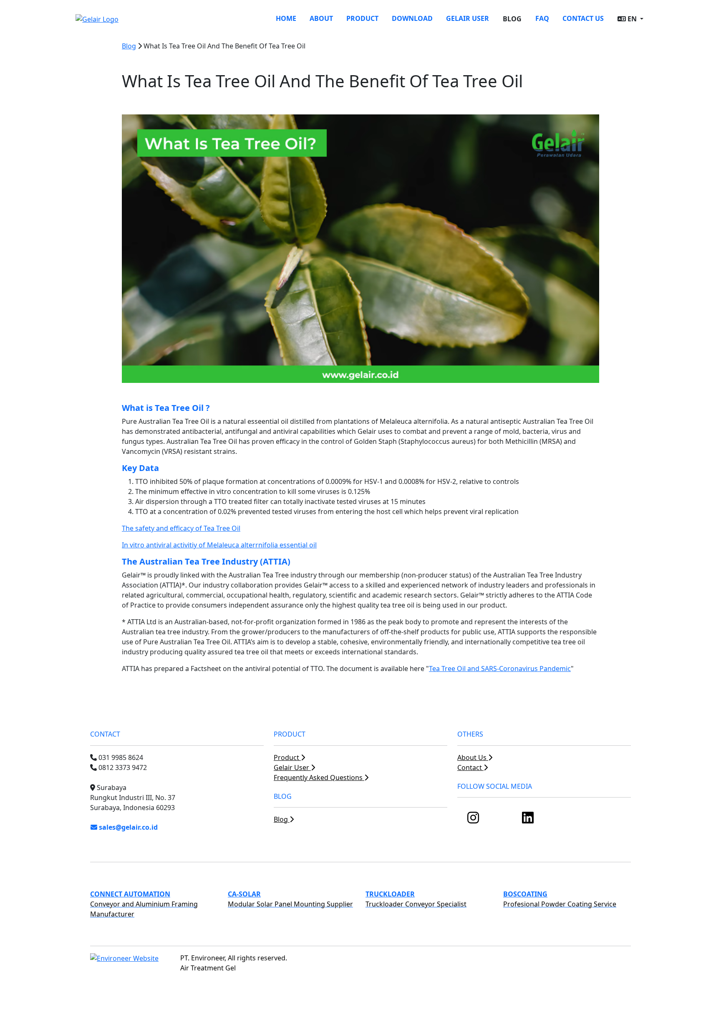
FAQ (542, 18)
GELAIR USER (467, 18)
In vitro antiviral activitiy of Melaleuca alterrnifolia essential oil (219, 545)
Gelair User (292, 767)
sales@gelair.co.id (127, 827)
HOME (286, 18)
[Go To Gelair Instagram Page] (473, 820)
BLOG (512, 18)
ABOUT (321, 18)
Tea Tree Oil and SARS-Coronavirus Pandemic (500, 668)
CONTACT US (583, 18)
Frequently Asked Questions (319, 777)
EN (632, 18)
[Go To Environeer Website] (124, 957)
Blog (129, 46)
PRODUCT (362, 18)
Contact (470, 767)
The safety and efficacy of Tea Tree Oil (181, 528)
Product (287, 757)
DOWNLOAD (412, 18)
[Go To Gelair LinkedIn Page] (528, 820)
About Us (472, 757)
